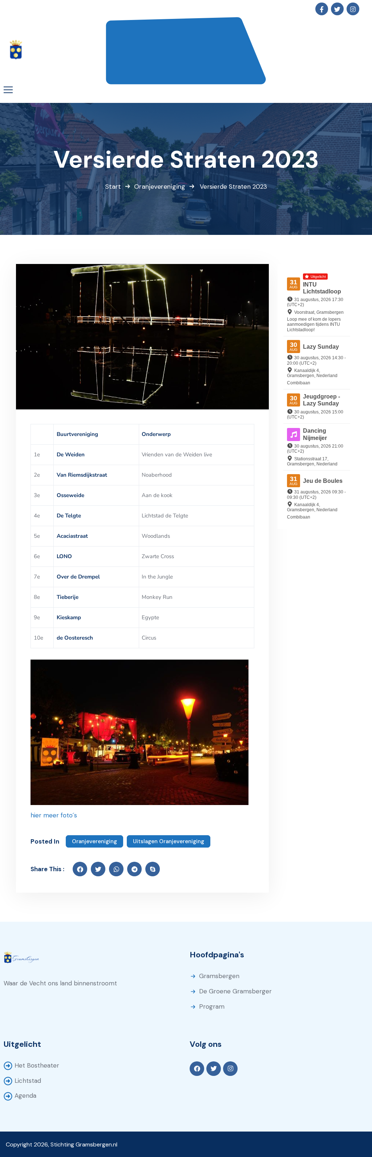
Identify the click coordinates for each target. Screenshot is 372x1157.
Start (113, 186)
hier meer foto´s (54, 815)
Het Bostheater (37, 1065)
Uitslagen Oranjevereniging (168, 841)
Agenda (25, 1096)
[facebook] (80, 869)
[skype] (152, 869)
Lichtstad (28, 1081)
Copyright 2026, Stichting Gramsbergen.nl (61, 1144)
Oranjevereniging (159, 186)
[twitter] (98, 869)
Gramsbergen (219, 976)
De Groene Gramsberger (235, 991)
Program (212, 1006)
